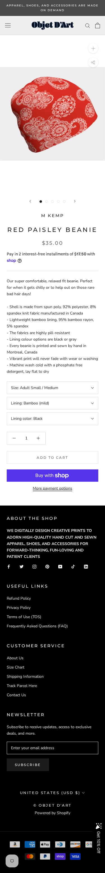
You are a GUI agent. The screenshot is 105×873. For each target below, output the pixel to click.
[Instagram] (34, 566)
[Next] (75, 201)
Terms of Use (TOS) (24, 617)
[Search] (87, 25)
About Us (15, 658)
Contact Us (16, 695)
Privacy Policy (19, 607)
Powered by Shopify (52, 813)
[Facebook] (9, 566)
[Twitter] (22, 566)
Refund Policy (19, 598)
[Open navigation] (8, 25)
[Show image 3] (52, 201)
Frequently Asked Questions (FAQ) (37, 626)
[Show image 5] (64, 201)
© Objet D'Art (52, 805)
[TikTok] (73, 566)
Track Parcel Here (22, 685)
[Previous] (30, 201)
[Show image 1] (40, 201)
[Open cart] (97, 25)
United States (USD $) (50, 792)
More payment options (52, 488)
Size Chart (15, 667)
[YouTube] (60, 566)
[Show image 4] (58, 201)
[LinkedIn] (86, 566)
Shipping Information (25, 676)
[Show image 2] (46, 201)
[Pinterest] (47, 566)
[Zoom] (93, 48)
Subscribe (28, 765)
